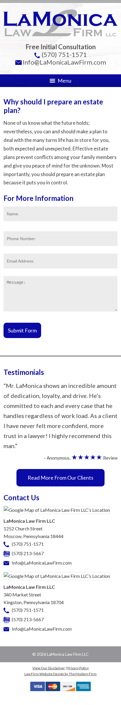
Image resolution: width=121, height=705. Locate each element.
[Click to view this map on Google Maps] (57, 510)
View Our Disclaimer (48, 668)
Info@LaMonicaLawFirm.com (64, 62)
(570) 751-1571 (64, 54)
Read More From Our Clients (60, 477)
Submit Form (22, 330)
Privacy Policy (78, 668)
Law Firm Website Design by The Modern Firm (60, 674)
